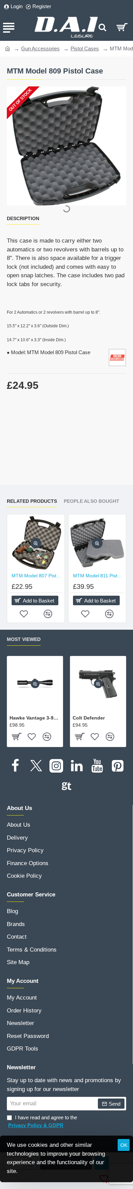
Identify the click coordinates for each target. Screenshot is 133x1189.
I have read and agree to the (42, 1121)
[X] (36, 766)
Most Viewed (24, 639)
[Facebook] (15, 766)
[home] (7, 48)
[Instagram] (56, 766)
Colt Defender (89, 718)
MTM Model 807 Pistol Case (37, 575)
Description (23, 218)
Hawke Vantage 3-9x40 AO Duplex (35, 718)
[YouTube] (97, 766)
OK (123, 1145)
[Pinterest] (117, 766)
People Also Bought (91, 501)
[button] (35, 543)
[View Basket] (122, 27)
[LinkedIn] (77, 766)
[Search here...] (102, 27)
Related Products (32, 501)
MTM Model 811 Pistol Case (98, 575)
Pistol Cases (85, 48)
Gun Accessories (40, 48)
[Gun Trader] (66, 786)
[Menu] (8, 27)
